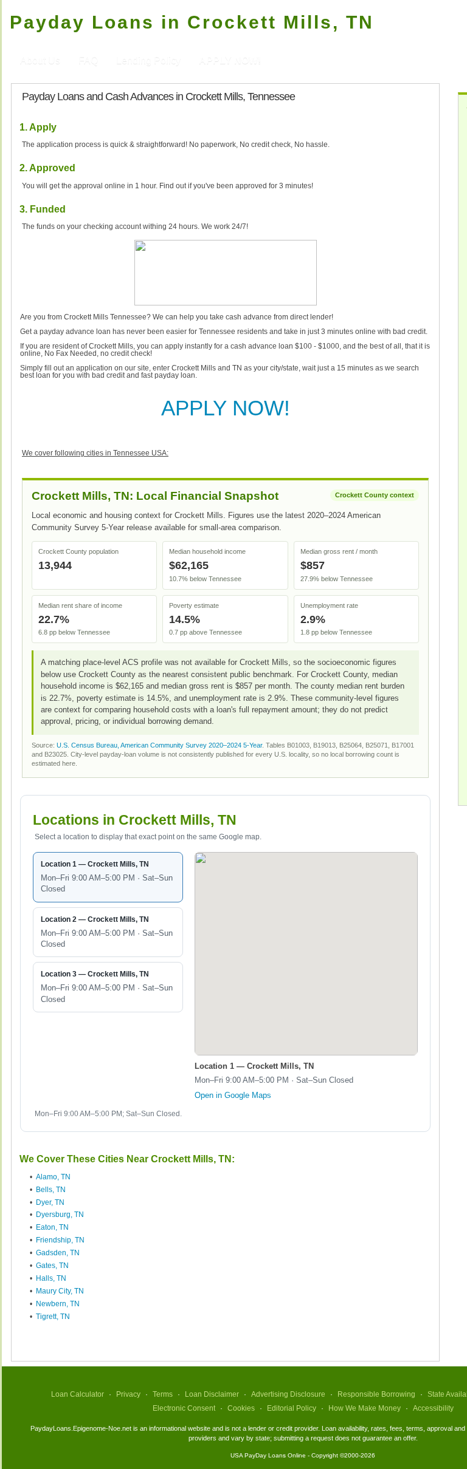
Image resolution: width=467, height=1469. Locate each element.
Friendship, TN (60, 1240)
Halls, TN (51, 1278)
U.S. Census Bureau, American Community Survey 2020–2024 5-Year (159, 745)
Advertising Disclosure (288, 1394)
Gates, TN (52, 1265)
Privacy (128, 1394)
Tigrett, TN (53, 1316)
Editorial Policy (291, 1408)
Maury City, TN (60, 1291)
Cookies (241, 1408)
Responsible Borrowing (376, 1394)
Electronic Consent (184, 1408)
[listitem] (108, 877)
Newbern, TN (58, 1304)
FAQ (88, 60)
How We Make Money (364, 1408)
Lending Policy (148, 60)
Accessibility (433, 1408)
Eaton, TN (52, 1227)
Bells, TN (51, 1189)
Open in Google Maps (233, 1095)
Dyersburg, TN (60, 1214)
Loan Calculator (77, 1394)
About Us (40, 60)
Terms (163, 1394)
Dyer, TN (50, 1202)
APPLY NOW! (225, 408)
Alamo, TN (53, 1177)
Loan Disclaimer (212, 1394)
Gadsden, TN (58, 1253)
